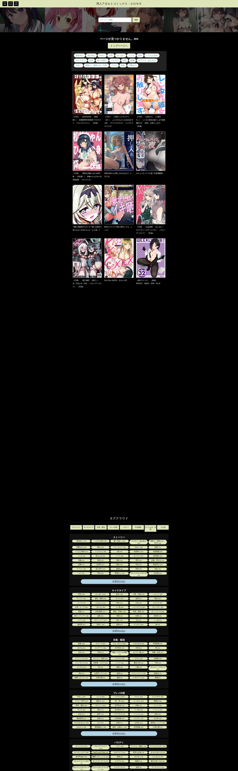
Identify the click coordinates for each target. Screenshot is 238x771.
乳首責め (119, 710)
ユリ (81, 573)
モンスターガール (100, 761)
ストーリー (76, 527)
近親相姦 (157, 551)
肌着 (119, 667)
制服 (132, 60)
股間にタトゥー (81, 678)
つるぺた (100, 607)
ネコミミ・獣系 (100, 658)
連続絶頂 (81, 718)
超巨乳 (81, 624)
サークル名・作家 (150, 528)
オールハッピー (81, 752)
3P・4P (119, 701)
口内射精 (119, 718)
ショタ (81, 556)
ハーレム (157, 710)
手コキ (81, 710)
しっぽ (157, 620)
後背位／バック (157, 723)
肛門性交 (119, 705)
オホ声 (157, 718)
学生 (119, 603)
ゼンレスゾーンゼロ (81, 762)
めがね (81, 648)
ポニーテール (157, 611)
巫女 (81, 673)
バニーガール (81, 663)
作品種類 (138, 527)
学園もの (133, 65)
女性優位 (157, 556)
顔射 (100, 718)
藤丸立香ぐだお (157, 761)
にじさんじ (157, 757)
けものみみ (138, 644)
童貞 (100, 560)
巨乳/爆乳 (100, 611)
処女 (123, 65)
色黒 (138, 598)
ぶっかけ (138, 701)
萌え (119, 620)
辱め (100, 547)
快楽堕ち (138, 551)
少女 (138, 603)
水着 (138, 648)
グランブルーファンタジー (100, 768)
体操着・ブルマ (100, 663)
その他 (163, 527)
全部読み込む (119, 581)
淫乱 (157, 569)
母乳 (138, 560)
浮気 (100, 573)
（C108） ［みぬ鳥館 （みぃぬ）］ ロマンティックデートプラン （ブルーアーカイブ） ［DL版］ (151, 230)
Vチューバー (100, 620)
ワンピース (119, 767)
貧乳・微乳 (100, 598)
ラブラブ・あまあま (147, 60)
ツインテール (138, 607)
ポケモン (138, 757)
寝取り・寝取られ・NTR (96, 65)
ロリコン (81, 598)
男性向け (80, 55)
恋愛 (81, 564)
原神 (119, 757)
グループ (100, 644)
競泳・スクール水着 (119, 653)
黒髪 (81, 611)
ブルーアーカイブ (100, 747)
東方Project (81, 757)
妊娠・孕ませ (157, 560)
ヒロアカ (119, 761)
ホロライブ (119, 752)
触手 (100, 714)
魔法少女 (138, 663)
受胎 (138, 569)
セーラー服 (138, 652)
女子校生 (119, 648)
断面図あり (100, 727)
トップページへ (119, 45)
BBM (119, 569)
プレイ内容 (113, 527)
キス (100, 723)
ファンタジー (119, 547)
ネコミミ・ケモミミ (157, 668)
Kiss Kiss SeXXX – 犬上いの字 (115, 280)
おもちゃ (81, 727)
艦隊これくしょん (100, 757)
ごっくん (138, 714)
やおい (138, 547)
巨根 (138, 616)
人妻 (138, 667)
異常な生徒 (138, 752)
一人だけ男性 (81, 551)
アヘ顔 (138, 710)
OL (138, 620)
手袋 (100, 652)
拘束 (138, 705)
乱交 (81, 714)
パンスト (119, 658)
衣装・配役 (101, 527)
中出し (102, 55)
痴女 (119, 560)
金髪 (100, 616)
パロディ (125, 527)
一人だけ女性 (152, 55)
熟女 (119, 564)
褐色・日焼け (119, 611)
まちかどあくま (157, 752)
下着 (157, 663)
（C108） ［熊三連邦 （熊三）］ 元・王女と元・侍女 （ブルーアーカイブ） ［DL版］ (87, 283)
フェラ (131, 55)
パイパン (157, 594)
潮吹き (100, 701)
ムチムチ (157, 603)
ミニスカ (81, 667)
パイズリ (115, 60)
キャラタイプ (88, 527)
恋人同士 (100, 569)
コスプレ (138, 718)
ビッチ (81, 603)
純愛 (157, 547)
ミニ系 (119, 607)
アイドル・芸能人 (138, 746)
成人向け (91, 55)
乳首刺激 (138, 727)
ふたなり (100, 603)
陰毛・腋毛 (138, 611)
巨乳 (111, 55)
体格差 (157, 616)
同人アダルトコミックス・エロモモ (119, 3)
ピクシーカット (138, 673)
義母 (119, 673)
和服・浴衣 (157, 652)
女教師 (157, 658)
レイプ (119, 556)
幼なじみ (100, 556)
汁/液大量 (157, 727)
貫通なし (119, 573)
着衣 (100, 710)
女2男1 (100, 564)
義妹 (119, 678)
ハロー (119, 746)
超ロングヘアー (81, 616)
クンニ (157, 705)
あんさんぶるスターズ (81, 768)
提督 (138, 767)
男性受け (157, 564)
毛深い (100, 624)
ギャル (119, 598)
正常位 (138, 723)
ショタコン (100, 551)
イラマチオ (119, 714)
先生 (81, 652)
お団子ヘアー (100, 673)
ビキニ (138, 658)
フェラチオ (157, 697)
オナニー (100, 705)
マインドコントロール (139, 574)
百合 (138, 564)
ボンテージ (100, 648)
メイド (81, 620)
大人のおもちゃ (81, 723)
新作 (140, 55)
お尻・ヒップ (81, 607)
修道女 (157, 673)
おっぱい (121, 55)
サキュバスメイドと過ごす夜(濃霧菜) (149, 173)
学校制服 (157, 644)
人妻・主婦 (138, 594)
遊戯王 (138, 761)
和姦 (81, 560)
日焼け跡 (100, 678)
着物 (157, 678)
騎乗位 (157, 701)
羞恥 (157, 714)
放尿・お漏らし (119, 727)
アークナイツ (157, 767)
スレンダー (157, 607)
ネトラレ (138, 556)
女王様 (157, 573)
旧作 (125, 60)
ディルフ (138, 624)
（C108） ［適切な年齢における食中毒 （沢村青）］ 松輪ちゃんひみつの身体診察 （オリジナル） (87, 176)
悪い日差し (102, 60)
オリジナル (81, 60)
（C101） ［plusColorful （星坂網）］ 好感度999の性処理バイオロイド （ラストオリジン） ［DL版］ (87, 120)
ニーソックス (81, 658)
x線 (119, 551)
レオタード (138, 678)
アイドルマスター (157, 746)
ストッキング (119, 644)
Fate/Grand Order (100, 752)
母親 (119, 616)
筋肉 (119, 624)
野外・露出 (81, 705)
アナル (114, 65)
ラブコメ (81, 569)
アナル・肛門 (81, 701)
